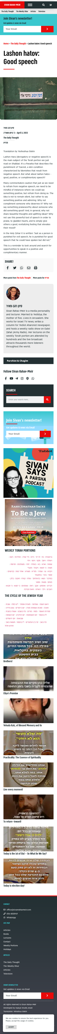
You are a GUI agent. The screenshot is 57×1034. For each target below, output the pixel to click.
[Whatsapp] (33, 377)
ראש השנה (44, 604)
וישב (44, 560)
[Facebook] (6, 377)
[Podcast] (27, 377)
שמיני (40, 571)
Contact (6, 941)
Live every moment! (13, 789)
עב (51, 5)
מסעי (38, 582)
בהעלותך (36, 578)
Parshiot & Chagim (17, 360)
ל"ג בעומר (43, 615)
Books (6, 934)
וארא (44, 564)
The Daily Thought (7, 11)
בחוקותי (38, 575)
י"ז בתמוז (20, 622)
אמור (50, 575)
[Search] (47, 399)
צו (45, 571)
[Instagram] (22, 377)
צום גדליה (10, 608)
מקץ (38, 560)
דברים (49, 585)
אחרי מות (19, 571)
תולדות (18, 557)
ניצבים (49, 589)
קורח (23, 578)
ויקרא (50, 571)
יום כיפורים (20, 608)
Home (6, 43)
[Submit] (47, 29)
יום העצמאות (31, 615)
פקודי (29, 568)
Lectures (7, 938)
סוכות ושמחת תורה (34, 608)
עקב (36, 585)
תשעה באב (10, 622)
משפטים (20, 564)
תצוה (50, 568)
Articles (33, 11)
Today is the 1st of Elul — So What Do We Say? (25, 853)
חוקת (17, 578)
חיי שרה (25, 557)
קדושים (11, 571)
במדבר (49, 578)
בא (39, 564)
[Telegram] (16, 377)
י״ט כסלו (15, 604)
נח (43, 557)
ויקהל (36, 568)
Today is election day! (13, 886)
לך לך (38, 557)
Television (41, 11)
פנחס (50, 582)
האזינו (38, 589)
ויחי (28, 560)
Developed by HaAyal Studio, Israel (18, 1008)
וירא (32, 557)
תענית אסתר (25, 604)
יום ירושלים (10, 618)
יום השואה (10, 615)
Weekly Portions (10, 945)
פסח (35, 611)
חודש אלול (9, 625)
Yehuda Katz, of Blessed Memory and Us (22, 725)
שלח (29, 578)
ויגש (33, 560)
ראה (31, 585)
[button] (30, 5)
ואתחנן (43, 585)
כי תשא (43, 568)
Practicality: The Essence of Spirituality (22, 757)
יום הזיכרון (20, 615)
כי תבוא (9, 585)
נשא (43, 578)
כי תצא (17, 585)
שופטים (25, 585)
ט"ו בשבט (22, 611)
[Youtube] (11, 377)
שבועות (20, 618)
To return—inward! (12, 821)
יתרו (28, 564)
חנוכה (46, 608)
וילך (43, 589)
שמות (49, 564)
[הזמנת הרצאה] (28, 473)
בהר (44, 575)
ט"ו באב (43, 622)
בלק (12, 578)
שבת (8, 604)
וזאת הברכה (29, 589)
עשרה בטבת (11, 611)
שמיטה (35, 604)
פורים (29, 611)
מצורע (27, 571)
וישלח (49, 560)
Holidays (7, 949)
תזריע (5, 142)
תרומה (13, 564)
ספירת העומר (44, 611)
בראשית (48, 557)
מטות (44, 582)
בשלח (33, 564)
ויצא (11, 557)
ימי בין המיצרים (32, 622)
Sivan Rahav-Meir (12, 4)
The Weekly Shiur (22, 11)
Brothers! (7, 661)
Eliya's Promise (10, 693)
